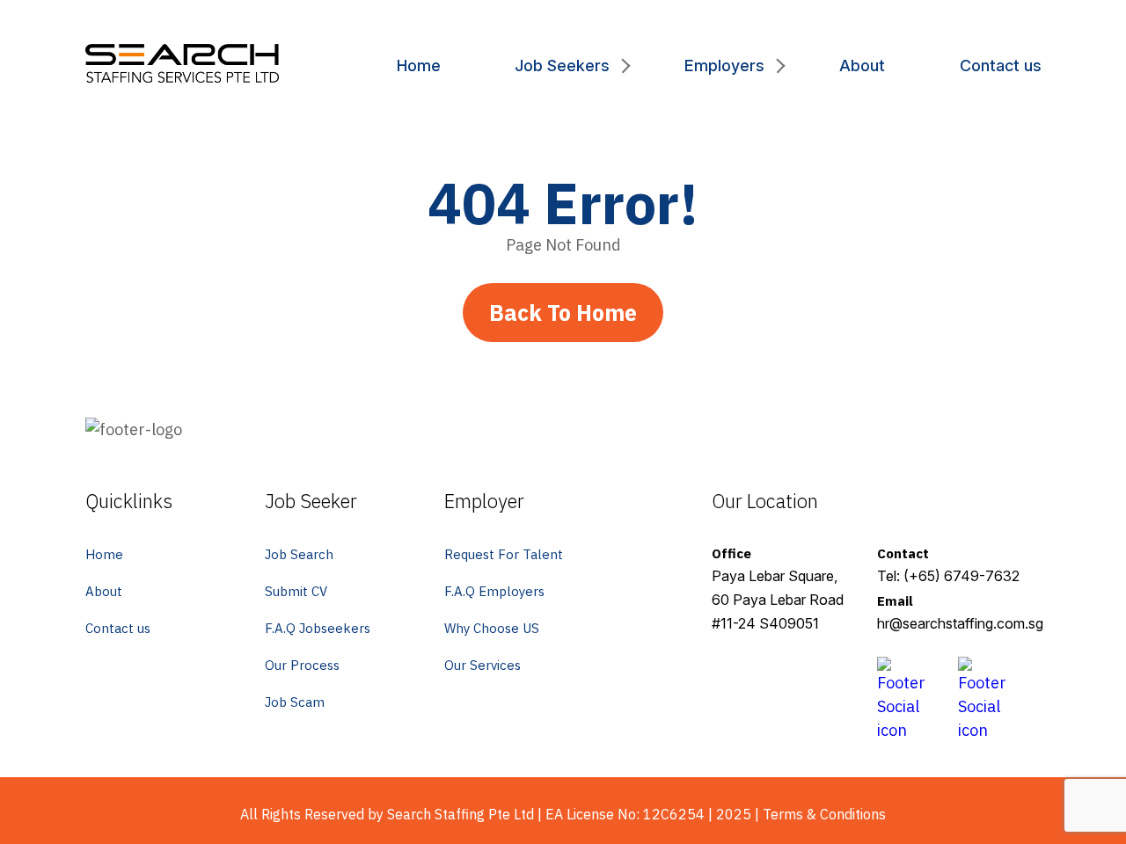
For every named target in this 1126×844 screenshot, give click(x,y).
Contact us (1001, 65)
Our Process (302, 665)
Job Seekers (562, 65)
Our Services (482, 665)
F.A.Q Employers (494, 591)
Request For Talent (503, 554)
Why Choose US (491, 628)
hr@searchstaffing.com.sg (960, 623)
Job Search (299, 554)
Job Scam (295, 702)
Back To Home (563, 312)
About (862, 65)
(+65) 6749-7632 (961, 576)
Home (419, 65)
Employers (724, 65)
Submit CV (296, 591)
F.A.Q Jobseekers (317, 628)
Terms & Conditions (824, 814)
